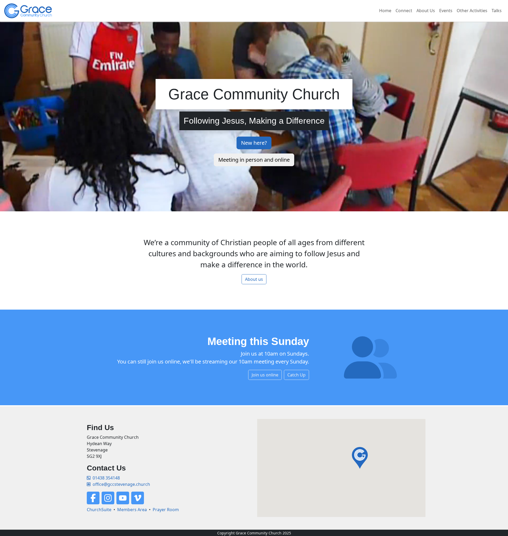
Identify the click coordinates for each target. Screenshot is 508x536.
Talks (497, 10)
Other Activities (472, 10)
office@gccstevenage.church (121, 484)
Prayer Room (166, 509)
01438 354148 (106, 478)
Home (385, 10)
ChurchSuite (99, 509)
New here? (254, 142)
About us (254, 279)
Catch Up (296, 375)
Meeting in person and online (254, 159)
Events (445, 10)
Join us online (265, 375)
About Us (425, 10)
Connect (404, 10)
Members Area (132, 509)
